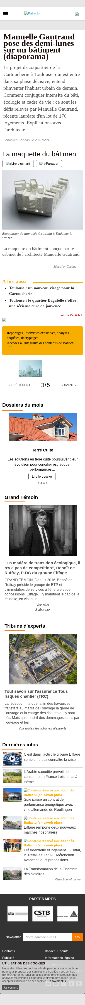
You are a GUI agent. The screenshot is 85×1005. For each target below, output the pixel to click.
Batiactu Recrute (57, 951)
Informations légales (59, 957)
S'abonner (42, 609)
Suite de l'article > (71, 315)
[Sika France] (67, 913)
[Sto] (17, 913)
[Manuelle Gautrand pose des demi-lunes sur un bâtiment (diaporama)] (30, 368)
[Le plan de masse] (79, 221)
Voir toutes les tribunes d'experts (43, 728)
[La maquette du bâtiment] (5, 221)
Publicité (8, 957)
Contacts (8, 951)
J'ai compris (10, 987)
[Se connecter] (77, 12)
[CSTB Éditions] (42, 913)
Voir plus (42, 605)
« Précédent (20, 385)
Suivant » (69, 385)
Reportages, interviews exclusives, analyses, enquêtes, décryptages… (41, 338)
